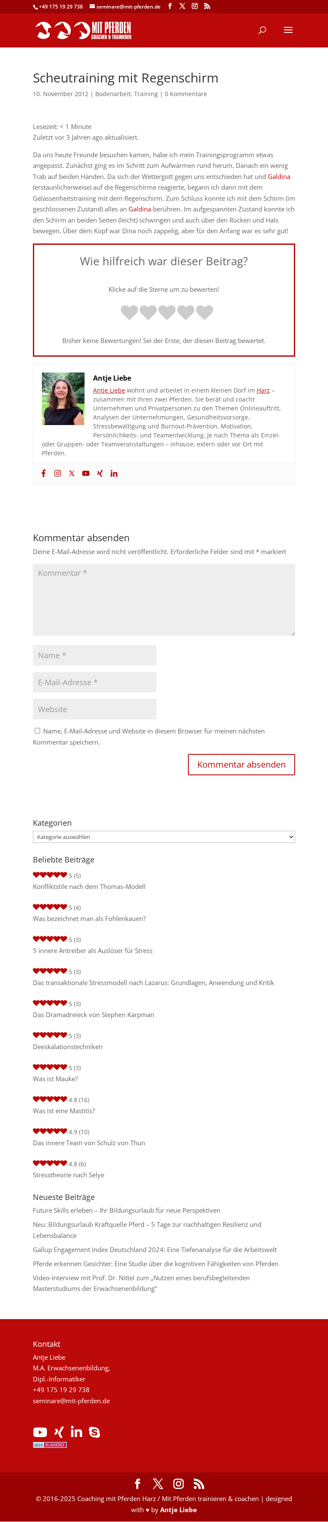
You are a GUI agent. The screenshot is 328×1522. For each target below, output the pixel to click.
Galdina (279, 176)
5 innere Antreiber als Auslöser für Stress (92, 950)
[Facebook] (42, 473)
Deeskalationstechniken (67, 1046)
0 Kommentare (186, 94)
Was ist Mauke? (55, 1078)
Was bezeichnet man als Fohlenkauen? (89, 918)
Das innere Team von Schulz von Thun (89, 1142)
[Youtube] (85, 473)
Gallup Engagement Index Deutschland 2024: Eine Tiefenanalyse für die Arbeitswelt (155, 1249)
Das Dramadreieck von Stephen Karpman (93, 1014)
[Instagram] (57, 473)
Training (146, 94)
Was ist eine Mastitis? (64, 1110)
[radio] (129, 313)
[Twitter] (71, 473)
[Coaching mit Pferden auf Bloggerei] (50, 1445)
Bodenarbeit (113, 94)
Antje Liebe (109, 390)
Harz (263, 390)
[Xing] (99, 473)
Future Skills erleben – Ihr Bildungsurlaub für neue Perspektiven (126, 1210)
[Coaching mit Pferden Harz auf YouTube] (40, 1434)
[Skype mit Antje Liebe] (94, 1434)
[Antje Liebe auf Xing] (59, 1434)
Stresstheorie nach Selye (68, 1174)
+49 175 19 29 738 (61, 6)
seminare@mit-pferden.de (71, 1400)
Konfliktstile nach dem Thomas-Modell (89, 886)
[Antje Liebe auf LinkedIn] (76, 1434)
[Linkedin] (113, 473)
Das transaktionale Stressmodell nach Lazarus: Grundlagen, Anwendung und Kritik (153, 982)
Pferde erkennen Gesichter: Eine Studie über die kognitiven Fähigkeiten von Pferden (155, 1263)
